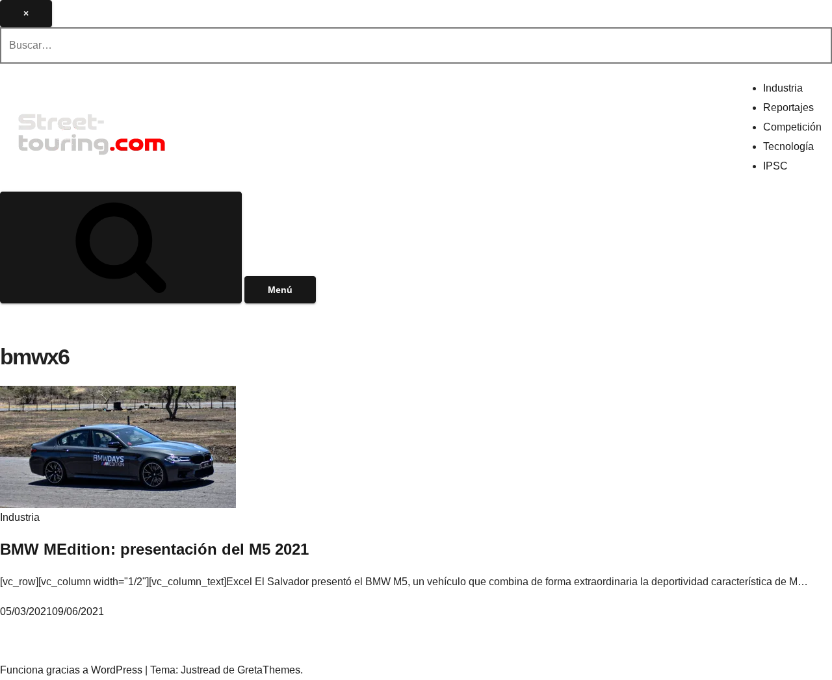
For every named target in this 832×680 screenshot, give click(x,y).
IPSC (775, 165)
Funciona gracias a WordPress (72, 669)
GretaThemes (268, 669)
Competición (792, 126)
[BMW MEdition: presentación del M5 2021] (118, 445)
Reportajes (788, 107)
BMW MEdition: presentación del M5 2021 (154, 549)
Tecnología (788, 146)
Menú (280, 289)
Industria (783, 88)
